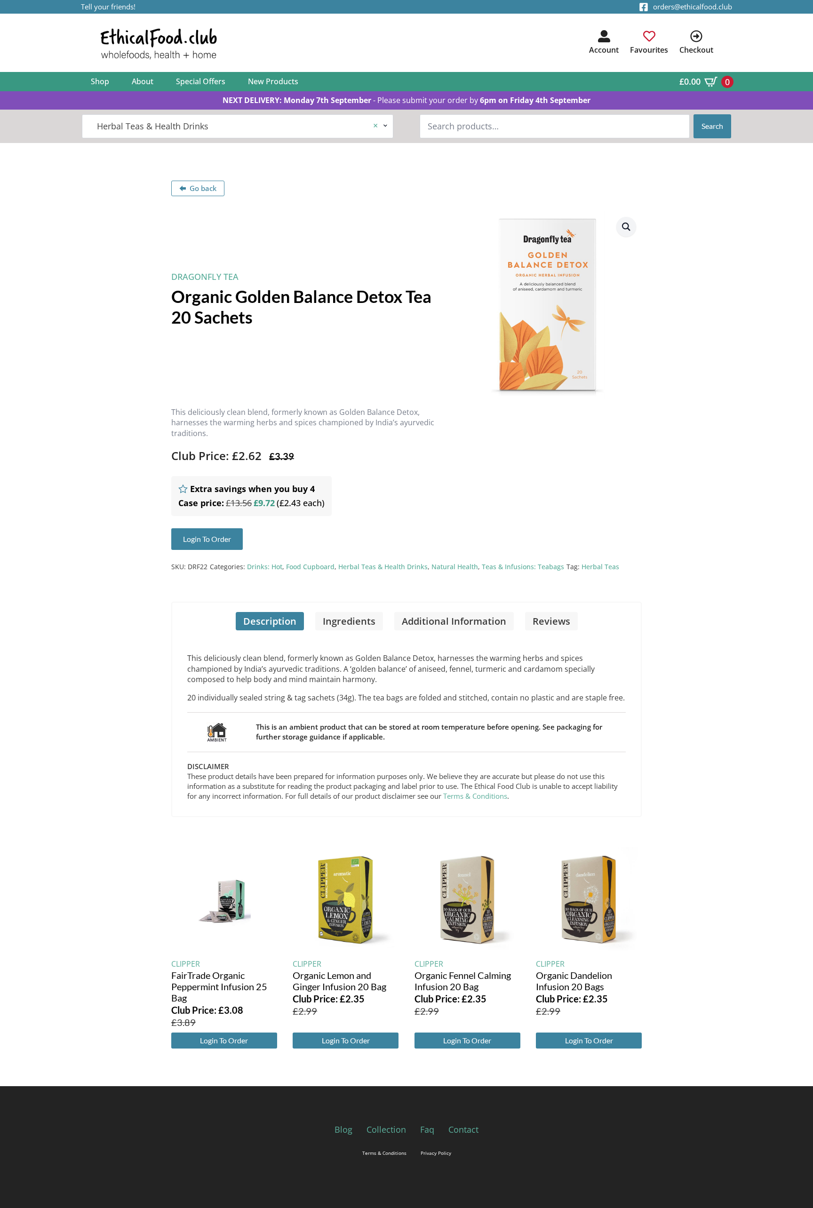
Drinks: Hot (264, 566)
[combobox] (237, 126)
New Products (273, 81)
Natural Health (454, 566)
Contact (463, 1129)
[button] (626, 227)
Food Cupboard (310, 566)
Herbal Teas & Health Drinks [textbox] (234, 126)
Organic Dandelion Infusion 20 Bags (574, 981)
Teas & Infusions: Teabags (523, 566)
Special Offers (200, 81)
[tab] (270, 621)
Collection (386, 1129)
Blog (343, 1129)
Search (712, 125)
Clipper (185, 964)
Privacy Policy (436, 1153)
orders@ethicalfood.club (692, 6)
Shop (100, 81)
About (142, 81)
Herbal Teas (600, 566)
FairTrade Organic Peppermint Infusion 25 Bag (219, 986)
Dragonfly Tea (205, 276)
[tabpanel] (406, 723)
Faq (427, 1129)
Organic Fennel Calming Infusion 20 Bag (462, 981)
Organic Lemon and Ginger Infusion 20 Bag (339, 981)
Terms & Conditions (475, 796)
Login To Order (224, 1040)
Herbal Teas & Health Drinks (383, 566)
